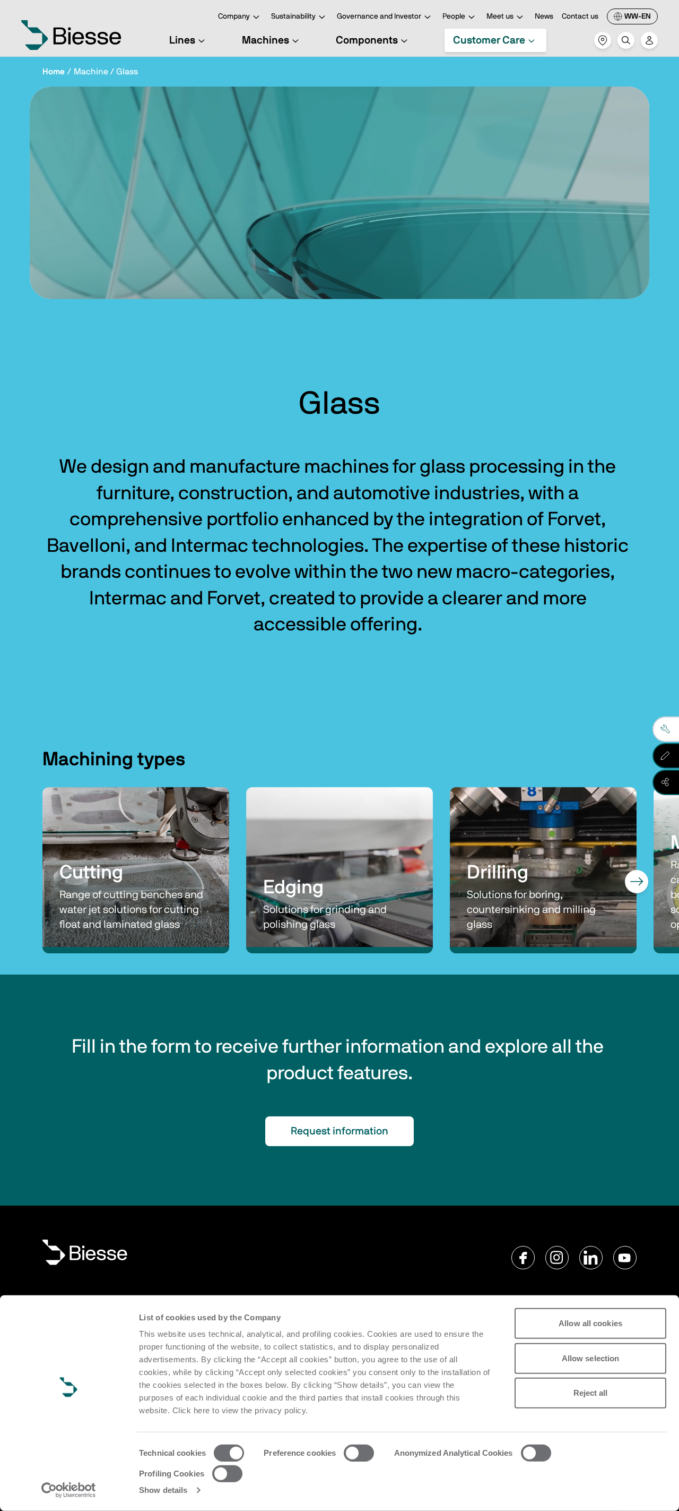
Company (234, 16)
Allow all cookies (590, 1323)
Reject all (590, 1392)
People (453, 16)
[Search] (625, 40)
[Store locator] (602, 40)
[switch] (359, 1453)
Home (53, 71)
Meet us (499, 16)
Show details (163, 1490)
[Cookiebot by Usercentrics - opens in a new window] (68, 1490)
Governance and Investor (379, 16)
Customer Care (489, 40)
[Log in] (649, 40)
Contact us (580, 16)
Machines (265, 40)
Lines (182, 40)
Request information (339, 1131)
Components (367, 40)
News (544, 16)
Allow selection (591, 1357)
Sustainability (293, 16)
